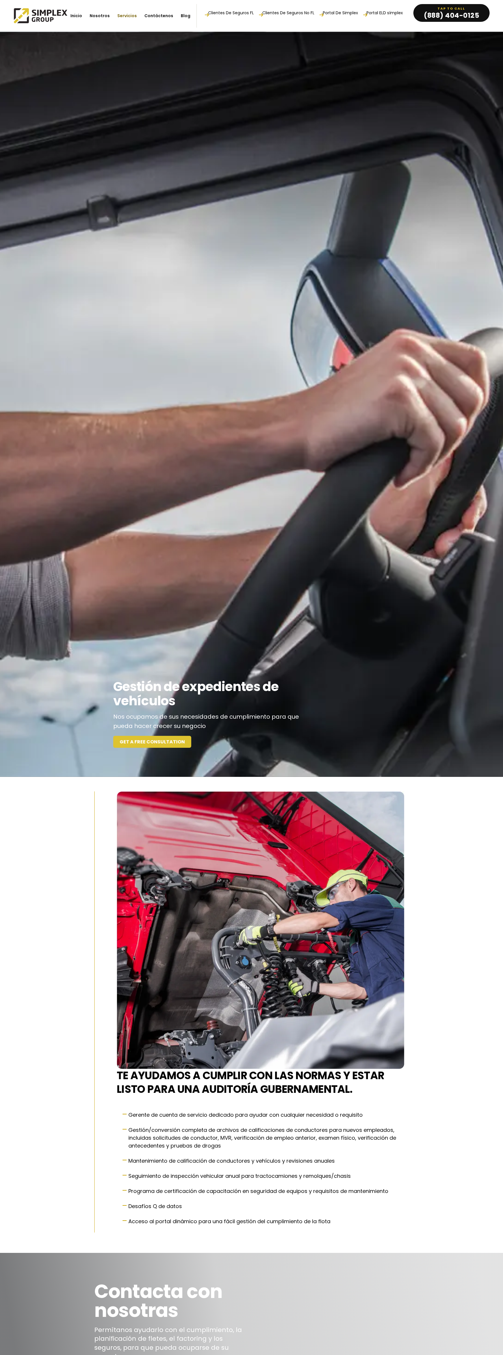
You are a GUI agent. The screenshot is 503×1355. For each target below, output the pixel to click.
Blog (185, 16)
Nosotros (100, 16)
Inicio (76, 16)
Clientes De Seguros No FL (288, 12)
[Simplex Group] (40, 16)
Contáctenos (158, 16)
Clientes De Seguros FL (231, 12)
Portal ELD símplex (384, 12)
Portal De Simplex (340, 12)
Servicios (127, 16)
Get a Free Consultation (152, 741)
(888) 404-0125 (451, 15)
